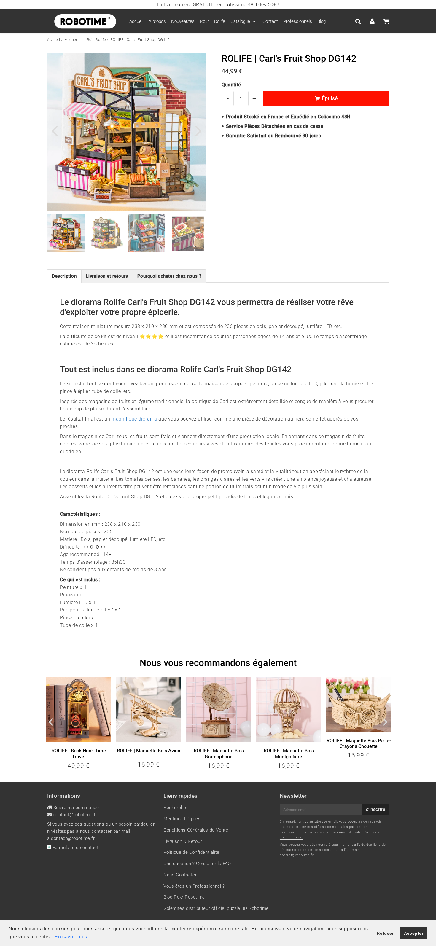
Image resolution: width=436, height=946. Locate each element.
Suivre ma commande (76, 807)
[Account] (372, 21)
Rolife (219, 21)
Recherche (174, 807)
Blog (321, 21)
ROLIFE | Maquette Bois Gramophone (219, 753)
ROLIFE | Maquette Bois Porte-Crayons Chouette (359, 743)
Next (198, 130)
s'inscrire (375, 809)
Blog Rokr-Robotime (184, 897)
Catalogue (240, 21)
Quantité (231, 84)
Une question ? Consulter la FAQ (197, 863)
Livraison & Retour (182, 841)
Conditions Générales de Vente (195, 830)
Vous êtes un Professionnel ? (194, 886)
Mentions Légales (182, 818)
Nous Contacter (180, 874)
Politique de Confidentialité (191, 852)
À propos (157, 21)
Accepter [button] (414, 933)
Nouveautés (183, 21)
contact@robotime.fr (75, 814)
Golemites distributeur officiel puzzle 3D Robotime (216, 908)
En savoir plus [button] (71, 936)
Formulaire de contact (74, 847)
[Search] (358, 21)
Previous (54, 130)
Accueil (136, 21)
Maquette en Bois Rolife (85, 40)
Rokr (204, 21)
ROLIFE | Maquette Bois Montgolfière (289, 753)
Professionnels (297, 21)
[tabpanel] (66, 233)
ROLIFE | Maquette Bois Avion (148, 751)
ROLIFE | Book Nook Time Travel (79, 753)
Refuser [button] (385, 933)
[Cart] (386, 21)
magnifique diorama (134, 419)
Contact (270, 21)
